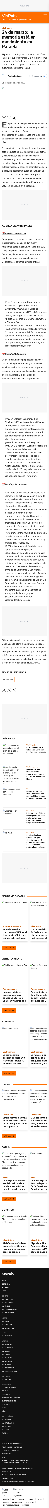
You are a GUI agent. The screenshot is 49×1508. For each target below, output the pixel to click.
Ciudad (6, 1502)
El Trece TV (21, 1499)
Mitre (31, 1499)
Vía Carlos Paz (8, 1299)
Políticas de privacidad (12, 1447)
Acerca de (6, 1454)
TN (13, 1499)
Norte (4, 1318)
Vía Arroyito (7, 1303)
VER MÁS (7, 948)
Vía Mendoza (7, 1336)
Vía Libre (5, 1430)
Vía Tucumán (7, 1325)
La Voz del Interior (11, 1505)
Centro (5, 1296)
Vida (3, 1411)
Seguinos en (37, 76)
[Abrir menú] (45, 15)
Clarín (6, 1499)
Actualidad (8, 679)
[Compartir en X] (14, 118)
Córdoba (6, 1284)
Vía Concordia (8, 1368)
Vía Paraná (6, 1364)
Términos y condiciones (12, 1444)
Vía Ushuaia (7, 1380)
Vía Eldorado (7, 1348)
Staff (4, 1457)
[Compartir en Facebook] (4, 118)
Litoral (5, 1341)
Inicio (4, 1281)
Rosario (5, 1287)
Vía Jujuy (6, 1321)
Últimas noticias (9, 1387)
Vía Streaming (8, 1423)
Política (5, 1391)
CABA (4, 1291)
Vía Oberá (6, 1354)
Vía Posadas (7, 1344)
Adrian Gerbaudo (15, 76)
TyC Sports (29, 1502)
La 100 (39, 1499)
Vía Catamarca (8, 1328)
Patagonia (6, 1376)
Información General (11, 1397)
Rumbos (5, 1433)
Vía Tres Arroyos (9, 1309)
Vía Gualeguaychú (9, 1371)
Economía (6, 1394)
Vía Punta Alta (8, 1313)
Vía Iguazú (6, 1351)
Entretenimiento (9, 1401)
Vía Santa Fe (7, 1358)
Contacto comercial (11, 1450)
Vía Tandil (6, 1306)
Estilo (4, 1408)
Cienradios (17, 1502)
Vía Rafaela (7, 1361)
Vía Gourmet (7, 1426)
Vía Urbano (6, 1420)
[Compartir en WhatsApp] (9, 118)
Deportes (6, 1404)
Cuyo (4, 1332)
